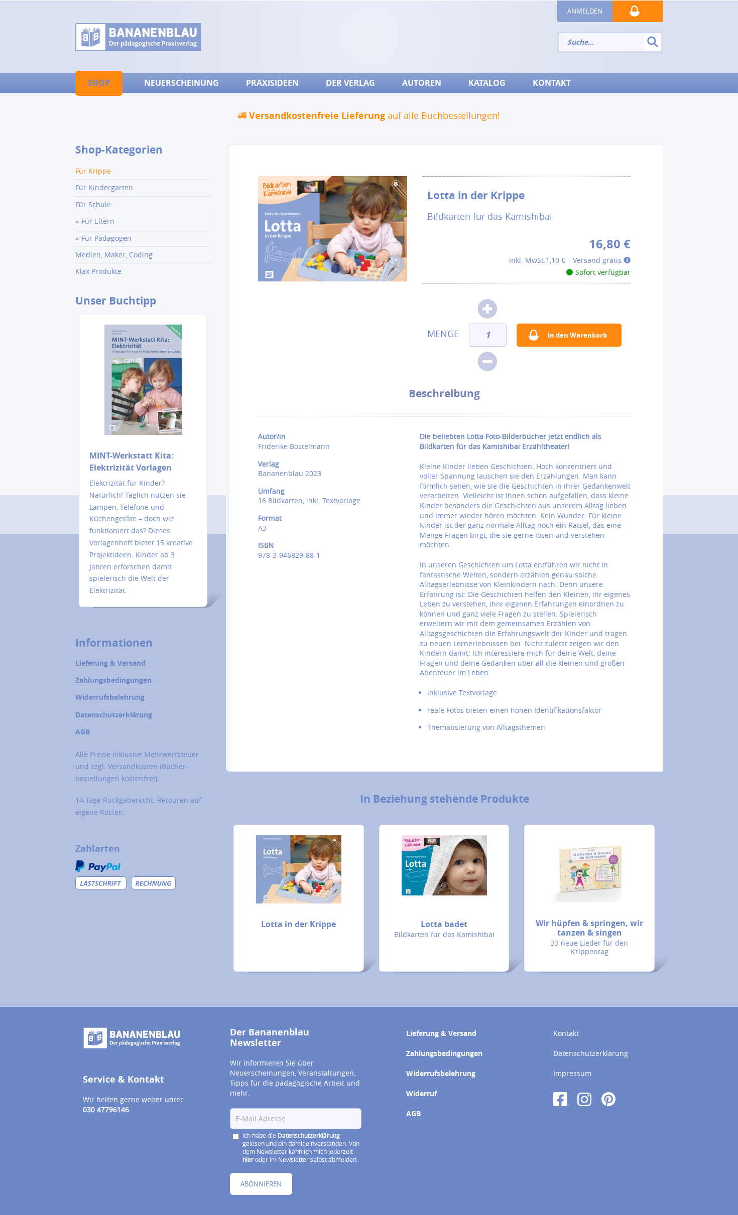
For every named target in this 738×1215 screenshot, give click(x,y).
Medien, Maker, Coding (114, 254)
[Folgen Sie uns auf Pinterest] (608, 1098)
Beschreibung (444, 393)
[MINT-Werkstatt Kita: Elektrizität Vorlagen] (143, 386)
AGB (82, 731)
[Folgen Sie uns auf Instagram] (584, 1098)
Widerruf (421, 1093)
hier (248, 1159)
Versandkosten (133, 766)
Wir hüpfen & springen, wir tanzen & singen (589, 928)
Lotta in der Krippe (298, 924)
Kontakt (566, 1033)
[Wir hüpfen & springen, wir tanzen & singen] (589, 868)
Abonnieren (261, 1183)
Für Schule (93, 204)
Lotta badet (444, 924)
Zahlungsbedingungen (113, 680)
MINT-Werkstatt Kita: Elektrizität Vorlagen (131, 461)
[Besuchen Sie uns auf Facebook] (560, 1098)
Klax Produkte (98, 271)
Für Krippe (93, 171)
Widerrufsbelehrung (110, 697)
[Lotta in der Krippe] (298, 869)
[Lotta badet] (444, 865)
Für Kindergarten (104, 187)
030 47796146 (106, 1109)
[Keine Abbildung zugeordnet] (332, 228)
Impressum (572, 1073)
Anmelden (584, 11)
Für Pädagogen (106, 238)
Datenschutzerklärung (113, 714)
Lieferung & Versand (110, 663)
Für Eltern (97, 221)
